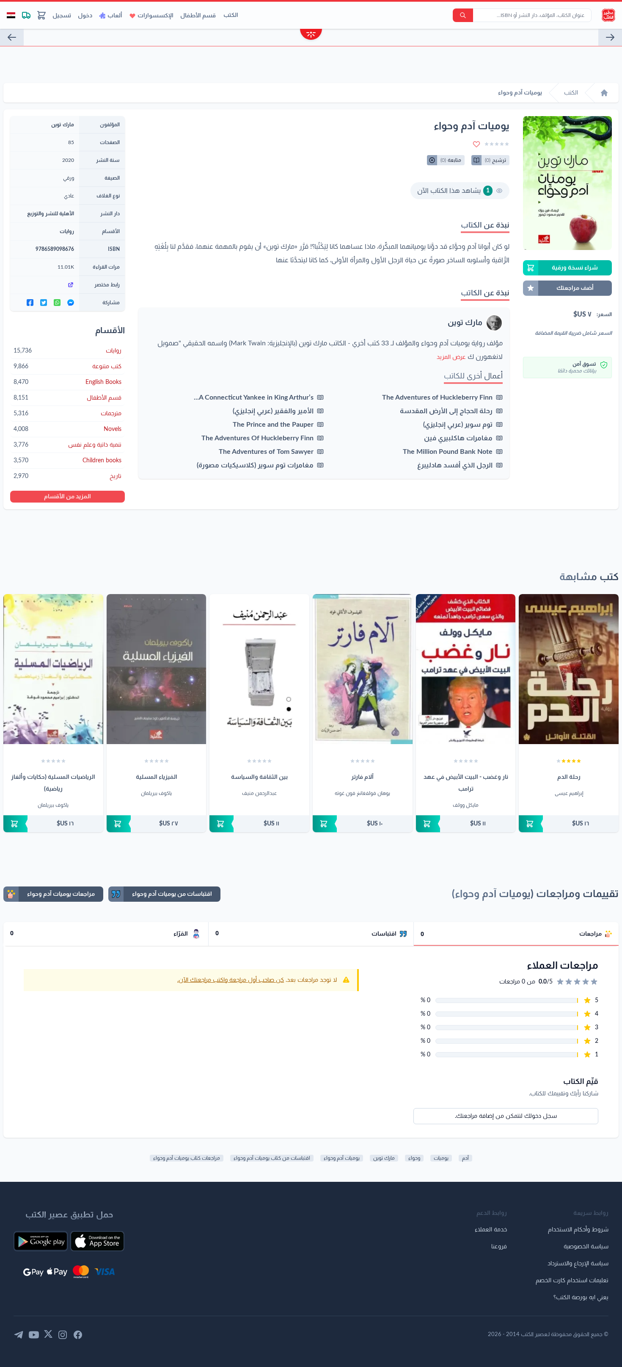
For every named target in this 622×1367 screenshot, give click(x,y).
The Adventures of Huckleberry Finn (437, 397)
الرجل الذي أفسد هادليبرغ (455, 465)
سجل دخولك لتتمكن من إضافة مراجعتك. (506, 1116)
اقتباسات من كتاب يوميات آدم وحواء (272, 1158)
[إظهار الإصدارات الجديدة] (311, 35)
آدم (465, 1158)
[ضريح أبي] (610, 37)
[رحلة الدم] (569, 669)
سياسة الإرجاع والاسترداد (578, 1264)
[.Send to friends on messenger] (70, 302)
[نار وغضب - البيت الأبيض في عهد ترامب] (466, 669)
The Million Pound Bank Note (448, 451)
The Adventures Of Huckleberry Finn (257, 438)
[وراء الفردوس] (12, 37)
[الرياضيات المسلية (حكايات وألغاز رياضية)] (53, 669)
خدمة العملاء (491, 1230)
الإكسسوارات (155, 16)
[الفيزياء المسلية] (156, 669)
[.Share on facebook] (30, 302)
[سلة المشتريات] (41, 15)
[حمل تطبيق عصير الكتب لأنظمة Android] (41, 1241)
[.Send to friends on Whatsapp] (57, 302)
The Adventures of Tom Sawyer (266, 451)
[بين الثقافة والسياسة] (259, 669)
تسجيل (61, 16)
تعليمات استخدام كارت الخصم (572, 1281)
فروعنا (499, 1247)
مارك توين (465, 323)
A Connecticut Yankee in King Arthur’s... (254, 397)
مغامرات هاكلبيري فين (458, 438)
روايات (67, 231)
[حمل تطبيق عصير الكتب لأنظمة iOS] (97, 1241)
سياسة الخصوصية (586, 1247)
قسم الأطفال (198, 16)
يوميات (441, 1158)
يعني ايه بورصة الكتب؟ (580, 1297)
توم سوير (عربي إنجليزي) (458, 424)
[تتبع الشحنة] (26, 15)
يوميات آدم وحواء (342, 1158)
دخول (85, 16)
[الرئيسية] (604, 93)
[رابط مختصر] (44, 284)
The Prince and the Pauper (273, 424)
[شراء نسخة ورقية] (569, 823)
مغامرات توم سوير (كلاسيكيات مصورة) (255, 465)
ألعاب (114, 16)
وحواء (414, 1158)
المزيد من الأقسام (67, 497)
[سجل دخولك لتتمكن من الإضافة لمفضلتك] (476, 144)
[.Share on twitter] (43, 302)
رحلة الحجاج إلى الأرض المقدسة (446, 411)
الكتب (230, 15)
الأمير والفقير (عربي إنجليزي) (273, 411)
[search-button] (463, 15)
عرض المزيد (451, 357)
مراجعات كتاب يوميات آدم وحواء (186, 1158)
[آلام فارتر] (363, 669)
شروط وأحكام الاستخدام (578, 1230)
